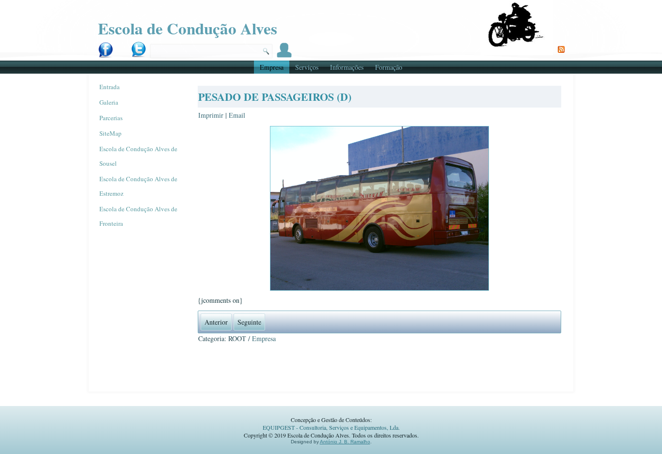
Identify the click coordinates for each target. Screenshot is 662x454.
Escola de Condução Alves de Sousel (138, 156)
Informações (346, 67)
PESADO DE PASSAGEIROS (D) (274, 97)
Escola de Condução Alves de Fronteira (138, 216)
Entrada (109, 86)
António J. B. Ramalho (345, 441)
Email (237, 115)
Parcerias (111, 117)
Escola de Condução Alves (187, 28)
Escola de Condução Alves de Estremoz (138, 186)
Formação (388, 67)
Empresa (272, 67)
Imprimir (211, 115)
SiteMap (110, 133)
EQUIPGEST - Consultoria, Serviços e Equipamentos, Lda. (331, 427)
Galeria (108, 102)
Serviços (306, 67)
